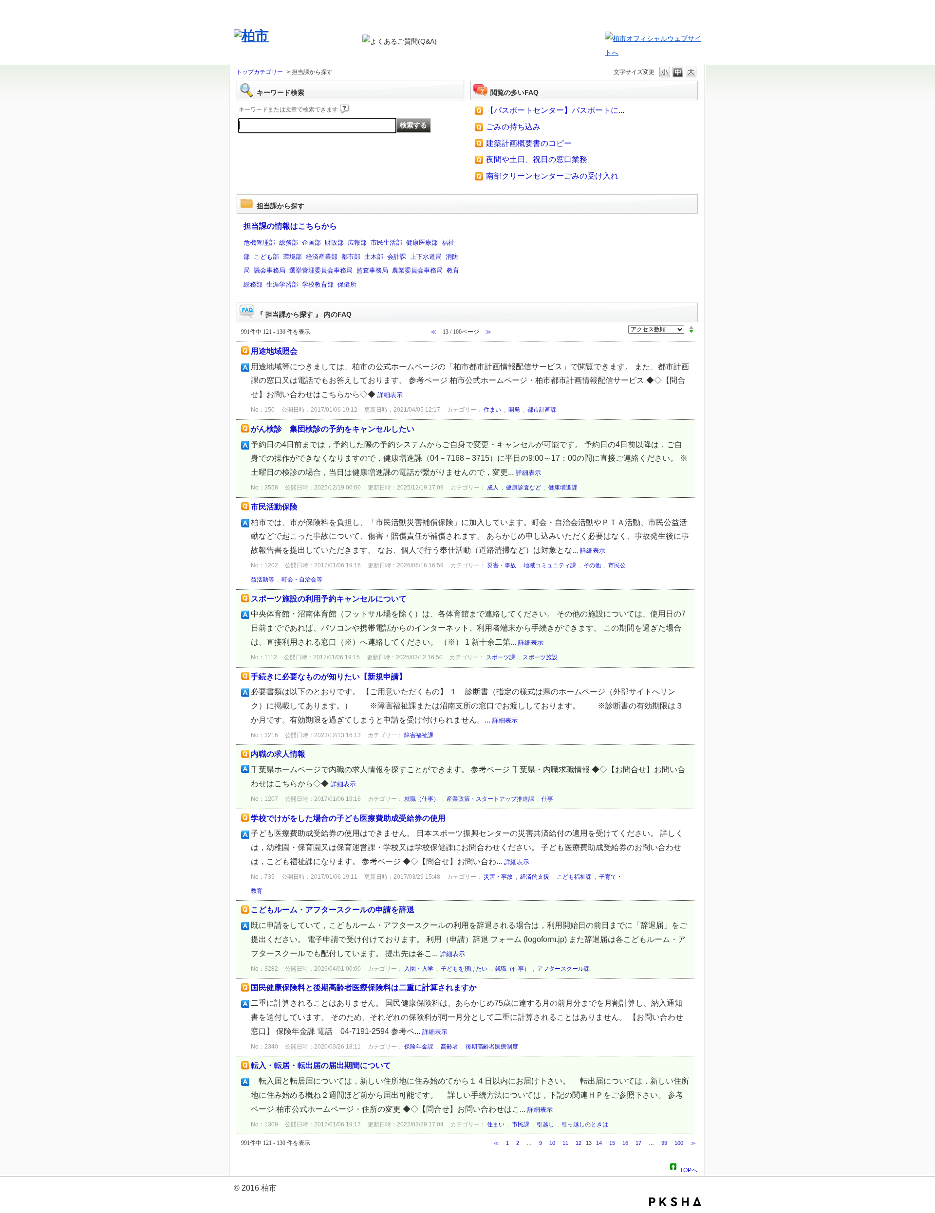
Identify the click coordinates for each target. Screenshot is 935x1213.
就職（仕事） (421, 799)
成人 (493, 487)
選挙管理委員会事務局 (321, 270)
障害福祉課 (418, 735)
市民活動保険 (274, 507)
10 (552, 1143)
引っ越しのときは (584, 1124)
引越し (545, 1124)
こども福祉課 (574, 876)
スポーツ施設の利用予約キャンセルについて (329, 599)
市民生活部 (386, 242)
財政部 (334, 242)
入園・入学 (418, 968)
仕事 (547, 799)
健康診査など (523, 487)
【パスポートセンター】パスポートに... (555, 110)
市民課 (520, 1124)
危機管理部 (259, 242)
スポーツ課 (500, 657)
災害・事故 (501, 565)
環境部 (292, 256)
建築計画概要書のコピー (529, 143)
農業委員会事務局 (417, 270)
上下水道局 (426, 256)
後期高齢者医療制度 (492, 1046)
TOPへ (688, 1169)
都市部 (350, 256)
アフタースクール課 (563, 968)
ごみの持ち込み (513, 127)
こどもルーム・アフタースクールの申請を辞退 (332, 909)
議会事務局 (269, 270)
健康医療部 (422, 242)
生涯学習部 (282, 284)
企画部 (311, 242)
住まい (492, 409)
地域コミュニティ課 (550, 565)
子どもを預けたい (464, 968)
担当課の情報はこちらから (290, 226)
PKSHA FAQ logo (675, 1201)
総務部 (288, 242)
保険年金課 (418, 1046)
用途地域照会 (274, 351)
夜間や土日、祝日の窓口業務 (536, 159)
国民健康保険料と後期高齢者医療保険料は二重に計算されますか (364, 987)
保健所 (346, 284)
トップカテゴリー (259, 72)
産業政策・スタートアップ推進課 (490, 799)
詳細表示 (390, 394)
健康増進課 (563, 487)
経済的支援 (534, 876)
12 (578, 1143)
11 (565, 1143)
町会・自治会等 (301, 579)
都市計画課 (542, 409)
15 (612, 1143)
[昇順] (691, 327)
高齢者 (449, 1046)
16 (625, 1143)
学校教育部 (318, 284)
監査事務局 (372, 270)
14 (599, 1143)
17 (638, 1143)
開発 (514, 409)
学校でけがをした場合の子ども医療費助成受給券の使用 (348, 818)
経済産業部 (321, 256)
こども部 (266, 256)
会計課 (396, 256)
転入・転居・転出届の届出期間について (321, 1065)
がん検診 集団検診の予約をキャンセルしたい (332, 429)
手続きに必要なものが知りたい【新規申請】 (329, 676)
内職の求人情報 (278, 754)
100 (678, 1143)
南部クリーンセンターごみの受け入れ (552, 176)
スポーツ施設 (540, 657)
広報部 (357, 242)
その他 (592, 565)
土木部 (373, 256)
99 (664, 1143)
